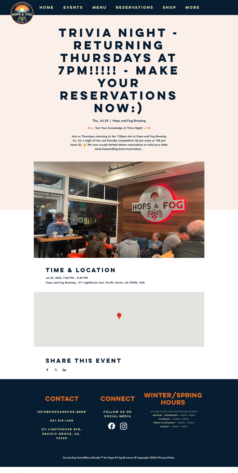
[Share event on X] (55, 369)
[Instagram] (123, 426)
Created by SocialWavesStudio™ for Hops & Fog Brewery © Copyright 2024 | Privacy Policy (119, 457)
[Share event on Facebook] (47, 369)
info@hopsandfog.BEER (61, 412)
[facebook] (111, 426)
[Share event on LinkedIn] (64, 369)
